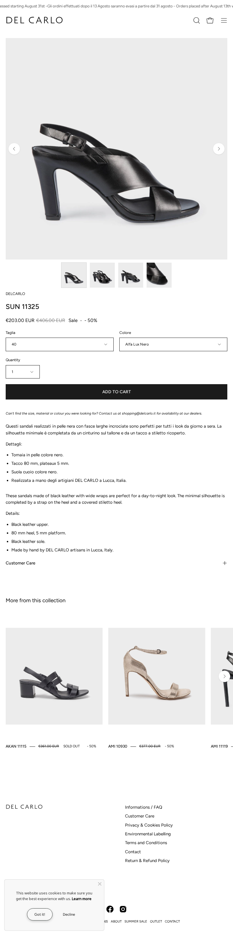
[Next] (218, 148)
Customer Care (20, 563)
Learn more (81, 898)
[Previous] (14, 148)
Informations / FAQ (143, 807)
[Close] (100, 884)
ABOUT (116, 921)
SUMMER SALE (135, 921)
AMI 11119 (219, 746)
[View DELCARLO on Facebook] (110, 909)
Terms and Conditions (146, 842)
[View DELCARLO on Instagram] (123, 909)
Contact (133, 851)
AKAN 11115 (16, 746)
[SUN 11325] (74, 275)
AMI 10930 (117, 746)
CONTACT (172, 921)
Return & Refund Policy (147, 860)
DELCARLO (15, 293)
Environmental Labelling (148, 833)
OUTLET (156, 921)
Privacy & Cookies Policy (149, 825)
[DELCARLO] (34, 20)
